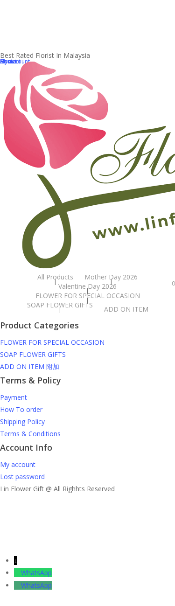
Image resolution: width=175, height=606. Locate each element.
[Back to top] (87, 549)
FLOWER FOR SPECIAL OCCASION (52, 342)
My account (17, 464)
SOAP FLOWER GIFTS (33, 354)
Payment (13, 397)
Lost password (22, 476)
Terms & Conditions (30, 433)
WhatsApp (36, 572)
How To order (21, 409)
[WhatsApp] (17, 572)
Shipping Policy (22, 421)
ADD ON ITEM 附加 (29, 366)
